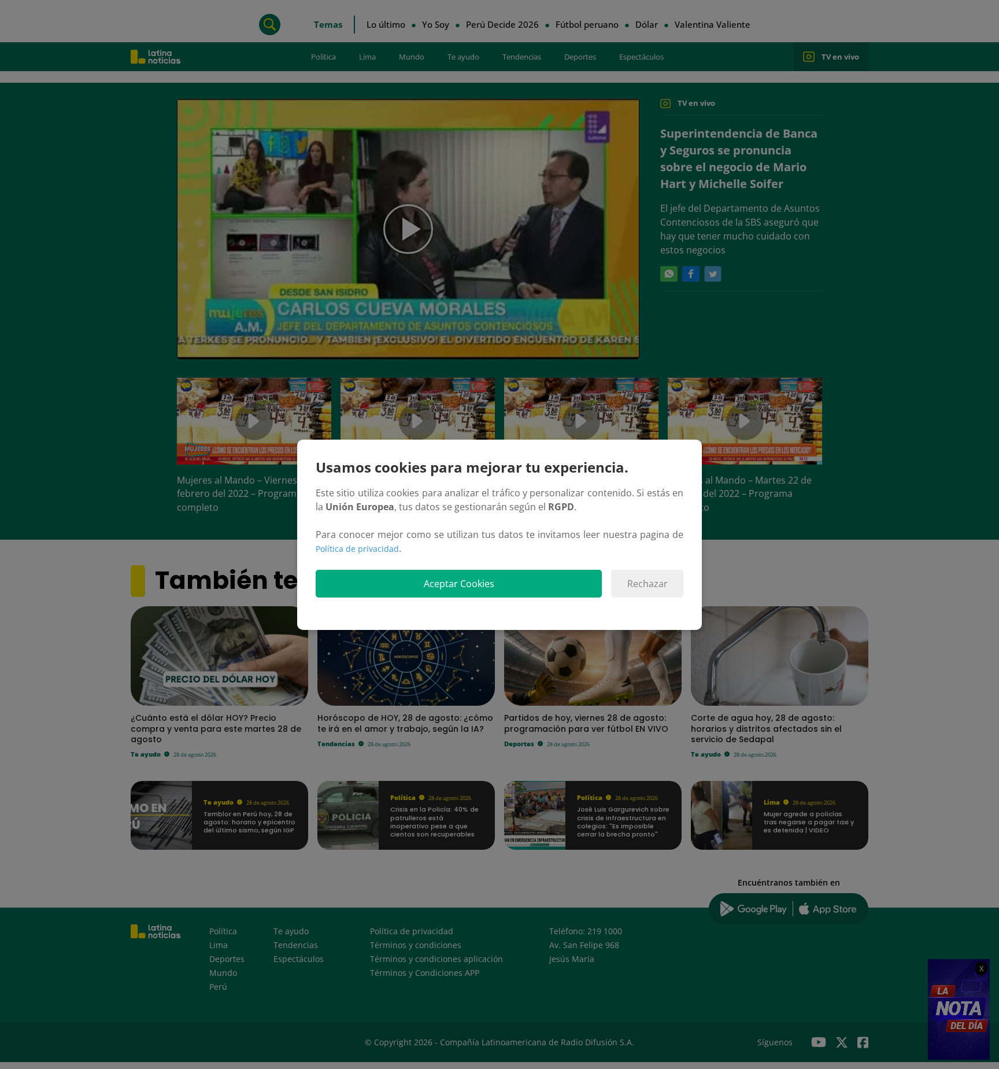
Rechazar (647, 583)
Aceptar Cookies (459, 583)
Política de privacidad (357, 548)
